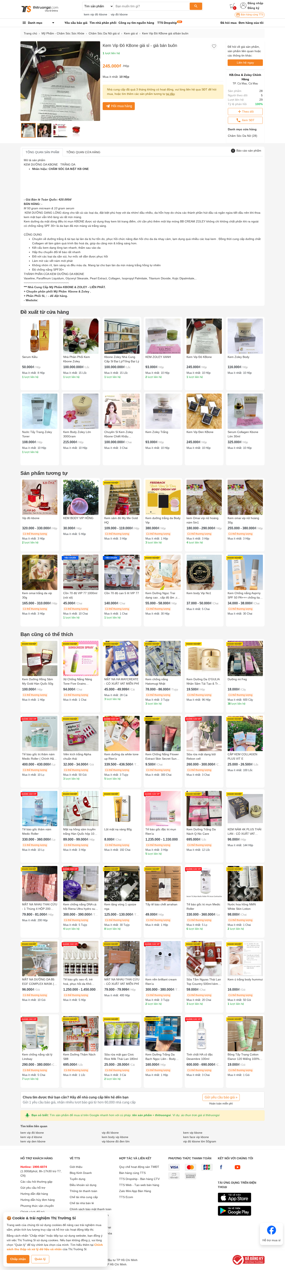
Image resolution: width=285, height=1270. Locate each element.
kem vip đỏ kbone (95, 14)
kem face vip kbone (196, 1137)
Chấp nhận (18, 1259)
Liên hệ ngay (245, 62)
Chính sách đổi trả (32, 1212)
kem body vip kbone (115, 1137)
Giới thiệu (76, 1166)
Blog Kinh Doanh (81, 1173)
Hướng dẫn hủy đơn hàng (37, 1199)
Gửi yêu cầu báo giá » (221, 1097)
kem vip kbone (192, 1132)
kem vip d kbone (31, 1137)
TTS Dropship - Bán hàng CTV (139, 1179)
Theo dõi (248, 111)
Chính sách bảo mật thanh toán (90, 1209)
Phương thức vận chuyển (37, 1205)
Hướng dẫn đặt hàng (34, 1193)
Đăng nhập (255, 3)
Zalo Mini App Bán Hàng (135, 1191)
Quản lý (40, 1259)
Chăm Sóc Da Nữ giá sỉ (104, 33)
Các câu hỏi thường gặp (36, 1181)
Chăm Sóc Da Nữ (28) (242, 135)
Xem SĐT (248, 120)
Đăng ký (253, 8)
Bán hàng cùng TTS (251, 14)
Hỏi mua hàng (121, 106)
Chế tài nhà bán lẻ (82, 1203)
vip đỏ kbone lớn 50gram (199, 1141)
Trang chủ (30, 33)
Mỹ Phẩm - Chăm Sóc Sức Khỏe (63, 33)
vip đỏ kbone (119, 14)
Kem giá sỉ (131, 33)
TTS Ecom (126, 1197)
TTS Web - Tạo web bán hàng (139, 1185)
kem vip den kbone (32, 1141)
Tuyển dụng (77, 1179)
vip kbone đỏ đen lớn (116, 1141)
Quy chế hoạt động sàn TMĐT (139, 1166)
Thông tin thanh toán (83, 1191)
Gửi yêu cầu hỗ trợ (32, 1187)
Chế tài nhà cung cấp (84, 1197)
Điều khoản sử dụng (83, 1185)
